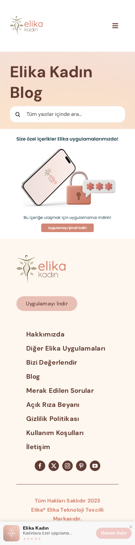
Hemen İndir (114, 533)
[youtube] (95, 466)
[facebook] (40, 466)
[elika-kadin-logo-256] (41, 257)
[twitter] (53, 466)
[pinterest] (81, 466)
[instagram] (67, 466)
